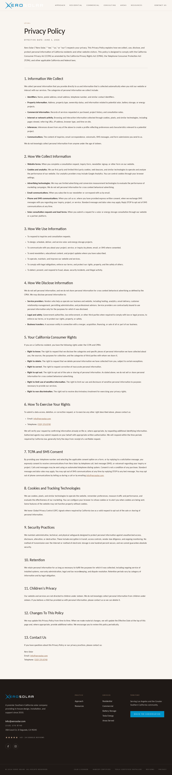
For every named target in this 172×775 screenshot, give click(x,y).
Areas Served (108, 721)
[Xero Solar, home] (24, 5)
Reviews (150, 769)
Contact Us (161, 5)
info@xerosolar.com (42, 419)
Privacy (163, 769)
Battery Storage (109, 711)
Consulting (110, 5)
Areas (123, 5)
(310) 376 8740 (44, 424)
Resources (136, 5)
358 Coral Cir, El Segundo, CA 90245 (21, 730)
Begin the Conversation (147, 714)
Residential (76, 5)
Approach (60, 5)
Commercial (93, 5)
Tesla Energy (108, 716)
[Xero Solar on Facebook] (8, 746)
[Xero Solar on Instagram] (15, 746)
